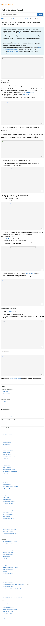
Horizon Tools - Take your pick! (8, 611)
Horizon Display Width (6, 516)
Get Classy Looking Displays (7, 488)
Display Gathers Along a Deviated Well (9, 505)
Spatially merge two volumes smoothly (27, 32)
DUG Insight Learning (16, 18)
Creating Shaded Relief (6, 592)
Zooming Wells (5, 482)
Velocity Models (5, 424)
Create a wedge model (6, 556)
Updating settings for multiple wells (8, 560)
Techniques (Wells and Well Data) (8, 432)
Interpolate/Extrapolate (30, 273)
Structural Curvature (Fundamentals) (8, 607)
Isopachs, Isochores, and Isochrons (8, 577)
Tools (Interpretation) (6, 440)
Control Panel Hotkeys (6, 452)
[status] (22, 41)
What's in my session (6, 465)
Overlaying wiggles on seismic (8, 492)
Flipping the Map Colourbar (7, 512)
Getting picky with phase (7, 562)
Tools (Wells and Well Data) (7, 429)
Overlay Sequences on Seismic (8, 554)
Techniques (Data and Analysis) (8, 413)
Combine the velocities (8, 309)
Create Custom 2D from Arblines (8, 552)
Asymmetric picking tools (7, 522)
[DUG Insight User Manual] (7, 4)
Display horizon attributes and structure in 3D (10, 541)
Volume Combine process (12, 51)
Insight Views (5, 401)
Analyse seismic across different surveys (9, 543)
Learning (22, 18)
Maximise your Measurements (7, 520)
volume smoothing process (15, 378)
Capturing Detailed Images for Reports (9, 456)
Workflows (27, 18)
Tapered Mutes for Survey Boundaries (9, 527)
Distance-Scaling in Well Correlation (8, 525)
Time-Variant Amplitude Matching (8, 580)
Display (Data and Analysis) (7, 416)
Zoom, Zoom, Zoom (6, 475)
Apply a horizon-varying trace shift (36, 381)
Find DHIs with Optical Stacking (8, 550)
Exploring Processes (6, 497)
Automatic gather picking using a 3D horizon (10, 533)
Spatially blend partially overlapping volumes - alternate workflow (13, 584)
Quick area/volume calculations (8, 569)
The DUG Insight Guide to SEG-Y (8, 602)
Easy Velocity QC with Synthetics (8, 503)
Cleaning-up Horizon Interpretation (8, 565)
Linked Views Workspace (7, 484)
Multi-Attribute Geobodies (7, 545)
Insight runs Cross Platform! (7, 463)
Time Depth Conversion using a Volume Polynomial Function (12, 597)
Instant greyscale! (5, 495)
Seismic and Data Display (7, 405)
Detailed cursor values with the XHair (9, 480)
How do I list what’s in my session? (8, 531)
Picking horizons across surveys (8, 510)
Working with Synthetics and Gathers (9, 501)
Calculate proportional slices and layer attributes (10, 567)
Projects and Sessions (6, 393)
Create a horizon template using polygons (14, 86)
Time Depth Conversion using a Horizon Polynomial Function (12, 595)
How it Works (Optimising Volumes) (8, 620)
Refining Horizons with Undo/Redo (8, 518)
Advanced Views (5, 403)
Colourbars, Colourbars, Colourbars (8, 490)
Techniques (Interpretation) (7, 442)
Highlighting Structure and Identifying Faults (10, 609)
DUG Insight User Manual (6, 18)
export (15, 43)
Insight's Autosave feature (7, 467)
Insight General (5, 391)
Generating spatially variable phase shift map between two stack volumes (14, 588)
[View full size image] (22, 67)
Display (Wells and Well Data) (7, 434)
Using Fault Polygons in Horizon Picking (9, 529)
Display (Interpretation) (6, 444)
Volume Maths (10, 311)
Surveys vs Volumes (6, 605)
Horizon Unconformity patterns (8, 535)
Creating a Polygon (30, 92)
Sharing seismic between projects (8, 473)
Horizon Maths (8, 238)
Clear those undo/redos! (7, 507)
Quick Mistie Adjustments (7, 499)
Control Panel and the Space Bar (8, 450)
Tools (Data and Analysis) (7, 411)
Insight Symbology (6, 458)
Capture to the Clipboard (7, 454)
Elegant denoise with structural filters (9, 547)
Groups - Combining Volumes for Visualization (10, 486)
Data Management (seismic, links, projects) (10, 395)
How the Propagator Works (7, 615)
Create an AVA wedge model (7, 558)
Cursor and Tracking (6, 477)
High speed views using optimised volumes (10, 471)
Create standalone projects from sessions (9, 469)
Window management (6, 460)
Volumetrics (5, 571)
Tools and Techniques (6, 421)
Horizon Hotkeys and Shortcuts (8, 514)
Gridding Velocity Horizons (7, 590)
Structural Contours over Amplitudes (8, 575)
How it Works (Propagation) (7, 613)
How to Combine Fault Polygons (8, 573)
